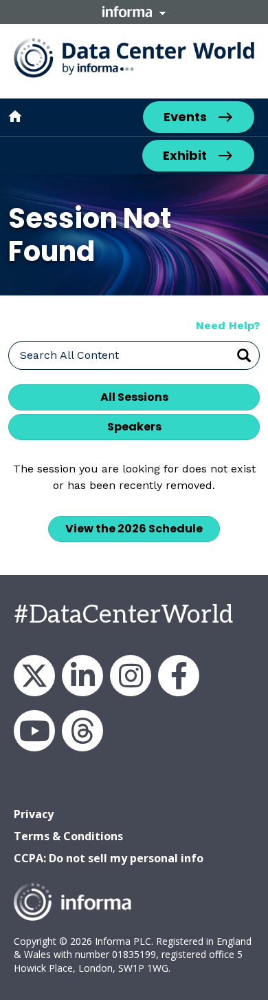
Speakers (134, 427)
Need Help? (228, 325)
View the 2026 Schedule (134, 529)
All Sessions (134, 397)
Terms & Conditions (68, 836)
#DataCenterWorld (123, 615)
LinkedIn (82, 675)
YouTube (34, 730)
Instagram (130, 675)
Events (185, 116)
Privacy (34, 814)
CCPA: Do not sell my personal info (108, 858)
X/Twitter (34, 675)
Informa (134, 11)
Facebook (178, 675)
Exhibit (185, 155)
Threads (82, 730)
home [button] (15, 116)
